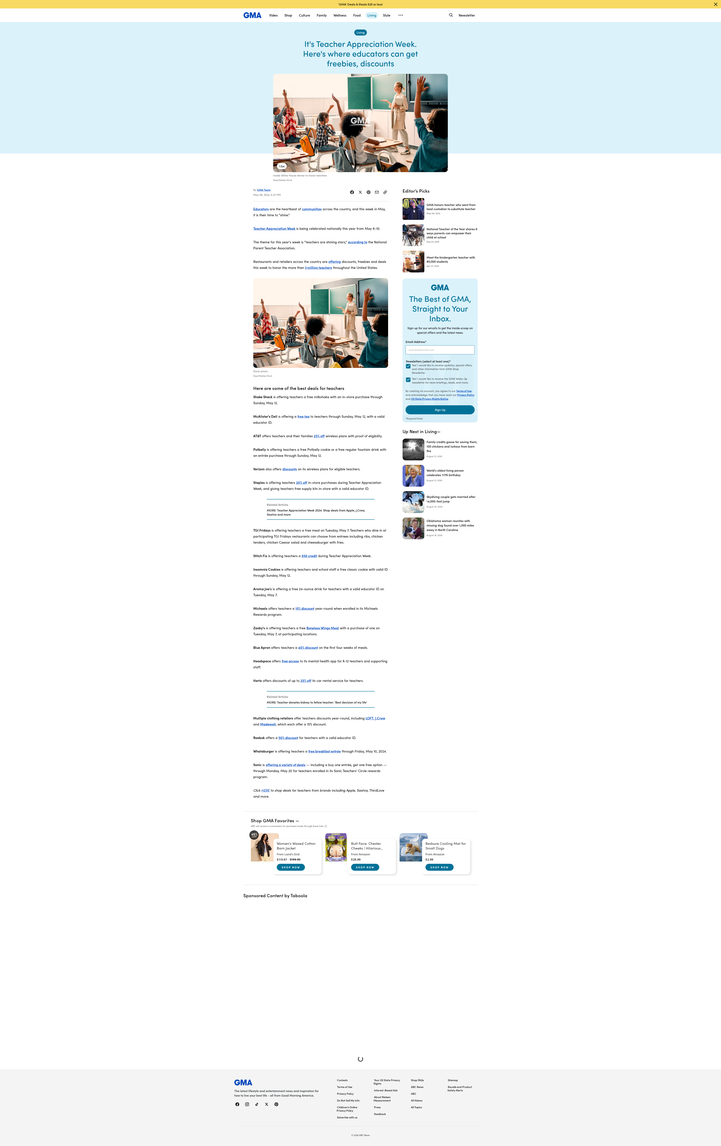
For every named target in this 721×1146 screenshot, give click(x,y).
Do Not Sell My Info (348, 1100)
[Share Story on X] (360, 192)
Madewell (268, 724)
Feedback (380, 1114)
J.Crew (380, 718)
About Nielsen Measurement (382, 1098)
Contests (342, 1080)
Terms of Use (464, 391)
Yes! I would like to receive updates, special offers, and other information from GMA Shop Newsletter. (442, 368)
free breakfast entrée (324, 751)
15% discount (304, 608)
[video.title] (360, 123)
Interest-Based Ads (385, 1090)
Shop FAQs (417, 1080)
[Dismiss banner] (715, 4)
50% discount (288, 737)
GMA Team (264, 190)
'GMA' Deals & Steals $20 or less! (360, 4)
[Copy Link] (385, 192)
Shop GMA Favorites (272, 820)
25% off (319, 435)
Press (377, 1107)
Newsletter (467, 15)
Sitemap (453, 1080)
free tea (303, 416)
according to (357, 242)
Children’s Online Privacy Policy (347, 1108)
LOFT (369, 718)
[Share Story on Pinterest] (369, 192)
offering (334, 261)
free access (290, 661)
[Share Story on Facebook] (352, 192)
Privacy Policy (465, 395)
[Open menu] (400, 15)
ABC (413, 1093)
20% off (301, 482)
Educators (261, 209)
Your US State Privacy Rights (387, 1081)
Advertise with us (347, 1117)
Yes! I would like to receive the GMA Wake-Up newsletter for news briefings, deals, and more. (440, 380)
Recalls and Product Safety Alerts (459, 1088)
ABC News (417, 1087)
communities (312, 209)
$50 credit (309, 555)
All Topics (416, 1107)
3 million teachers (318, 267)
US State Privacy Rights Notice (429, 399)
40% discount (308, 647)
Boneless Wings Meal (322, 628)
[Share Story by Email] (377, 192)
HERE (265, 790)
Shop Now (291, 867)
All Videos (416, 1100)
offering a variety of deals (285, 764)
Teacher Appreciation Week (274, 228)
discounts (289, 469)
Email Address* (416, 342)
